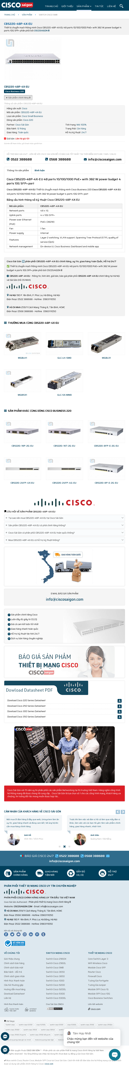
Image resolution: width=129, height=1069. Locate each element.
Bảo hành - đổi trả (13, 972)
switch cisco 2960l (12, 1029)
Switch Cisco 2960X (56, 959)
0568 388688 (60, 159)
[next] (123, 812)
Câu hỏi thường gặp (13, 985)
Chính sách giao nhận (14, 976)
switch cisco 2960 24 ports (16, 1034)
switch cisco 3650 (30, 1029)
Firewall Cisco (95, 976)
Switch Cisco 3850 (55, 976)
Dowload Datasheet (14, 993)
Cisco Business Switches (100, 998)
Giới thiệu (67, 6)
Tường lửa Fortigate (98, 980)
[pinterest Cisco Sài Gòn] (38, 934)
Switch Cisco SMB (55, 967)
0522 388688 (21, 159)
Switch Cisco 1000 (55, 980)
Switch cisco (10, 1024)
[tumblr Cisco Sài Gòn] (44, 934)
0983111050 (46, 915)
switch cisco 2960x (105, 1024)
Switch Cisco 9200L (56, 989)
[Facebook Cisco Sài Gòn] (7, 934)
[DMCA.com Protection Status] (54, 1008)
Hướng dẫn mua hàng (14, 989)
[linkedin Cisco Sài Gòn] (32, 934)
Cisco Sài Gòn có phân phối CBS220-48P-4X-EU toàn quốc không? (41, 532)
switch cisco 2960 (87, 1024)
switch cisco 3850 (48, 1029)
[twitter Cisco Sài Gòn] (13, 934)
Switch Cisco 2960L (56, 963)
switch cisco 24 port (61, 1034)
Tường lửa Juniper (97, 985)
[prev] (118, 812)
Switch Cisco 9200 (55, 985)
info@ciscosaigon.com (105, 159)
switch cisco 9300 (56, 1024)
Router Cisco (94, 972)
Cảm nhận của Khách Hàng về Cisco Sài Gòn (32, 812)
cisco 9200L (41, 1024)
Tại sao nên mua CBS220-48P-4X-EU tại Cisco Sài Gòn (35, 518)
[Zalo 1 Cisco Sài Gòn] (5, 1037)
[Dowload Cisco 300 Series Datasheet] (120, 712)
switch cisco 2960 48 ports (40, 1034)
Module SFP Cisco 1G (98, 989)
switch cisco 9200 (25, 1024)
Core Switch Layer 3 (98, 959)
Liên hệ (111, 6)
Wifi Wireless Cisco (97, 963)
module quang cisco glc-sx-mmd (18, 1040)
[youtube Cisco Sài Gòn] (19, 934)
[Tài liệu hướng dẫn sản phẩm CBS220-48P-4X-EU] (64, 754)
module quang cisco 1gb (44, 1040)
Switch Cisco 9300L (56, 998)
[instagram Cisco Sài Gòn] (25, 934)
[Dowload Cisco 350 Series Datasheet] (120, 717)
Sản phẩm (83, 6)
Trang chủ (51, 6)
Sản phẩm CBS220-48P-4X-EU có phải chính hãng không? (36, 525)
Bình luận (40, 170)
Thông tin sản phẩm (18, 170)
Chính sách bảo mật (13, 967)
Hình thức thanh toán (14, 980)
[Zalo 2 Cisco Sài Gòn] (5, 1050)
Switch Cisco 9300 (55, 993)
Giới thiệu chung (12, 959)
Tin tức (99, 6)
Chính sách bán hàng (14, 963)
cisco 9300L (72, 1024)
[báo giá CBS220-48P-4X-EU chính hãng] (64, 662)
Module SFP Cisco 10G (99, 993)
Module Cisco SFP (97, 967)
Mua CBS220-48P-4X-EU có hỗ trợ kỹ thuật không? (33, 540)
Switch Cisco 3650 (55, 972)
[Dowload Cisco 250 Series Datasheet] (120, 706)
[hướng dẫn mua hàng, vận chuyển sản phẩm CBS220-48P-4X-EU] (64, 566)
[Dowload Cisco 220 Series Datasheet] (120, 701)
